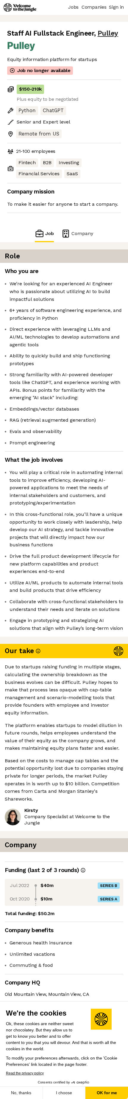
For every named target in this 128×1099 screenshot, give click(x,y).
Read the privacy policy (25, 1073)
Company (82, 233)
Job (49, 233)
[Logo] (20, 7)
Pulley (108, 33)
